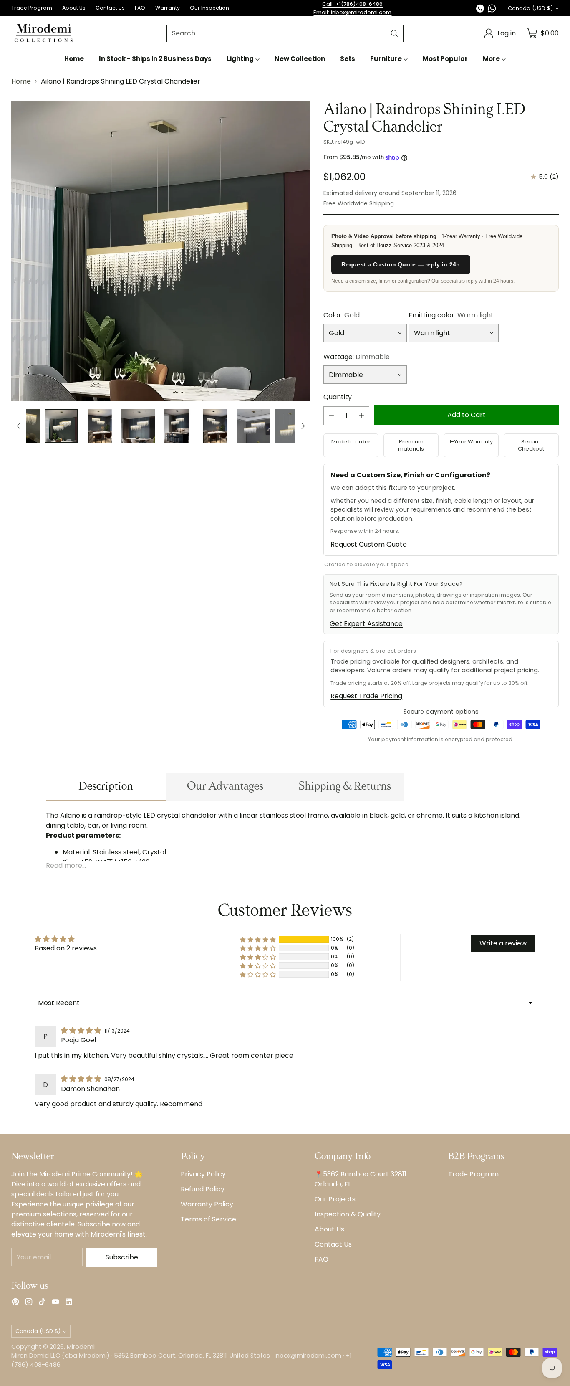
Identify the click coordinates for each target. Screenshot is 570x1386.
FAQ (321, 1259)
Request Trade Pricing (366, 696)
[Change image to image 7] (253, 426)
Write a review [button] (503, 943)
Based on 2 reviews (66, 948)
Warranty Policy (207, 1204)
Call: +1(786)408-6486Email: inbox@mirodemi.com (352, 8)
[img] (82, 1030)
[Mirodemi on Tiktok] (42, 1303)
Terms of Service (208, 1219)
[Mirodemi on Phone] (480, 9)
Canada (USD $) (530, 8)
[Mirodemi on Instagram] (29, 1303)
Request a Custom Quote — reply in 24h (400, 264)
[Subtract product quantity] (331, 416)
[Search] (394, 33)
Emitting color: (451, 315)
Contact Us (333, 1244)
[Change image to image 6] (215, 426)
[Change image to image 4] (138, 426)
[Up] (18, 426)
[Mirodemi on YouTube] (55, 1303)
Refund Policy (202, 1189)
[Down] (302, 426)
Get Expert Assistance (366, 623)
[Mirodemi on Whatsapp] (492, 9)
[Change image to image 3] (99, 426)
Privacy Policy (203, 1174)
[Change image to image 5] (176, 426)
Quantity (337, 397)
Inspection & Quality (348, 1214)
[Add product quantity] (361, 416)
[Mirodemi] (43, 33)
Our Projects (335, 1199)
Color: (341, 315)
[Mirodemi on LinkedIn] (69, 1303)
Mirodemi (81, 1347)
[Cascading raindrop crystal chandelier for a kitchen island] (160, 251)
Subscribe (122, 1257)
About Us (329, 1229)
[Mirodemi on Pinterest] (15, 1303)
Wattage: (356, 357)
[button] (258, 939)
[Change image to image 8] (291, 426)
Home (21, 81)
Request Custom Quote (368, 544)
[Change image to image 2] (61, 426)
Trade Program (473, 1174)
